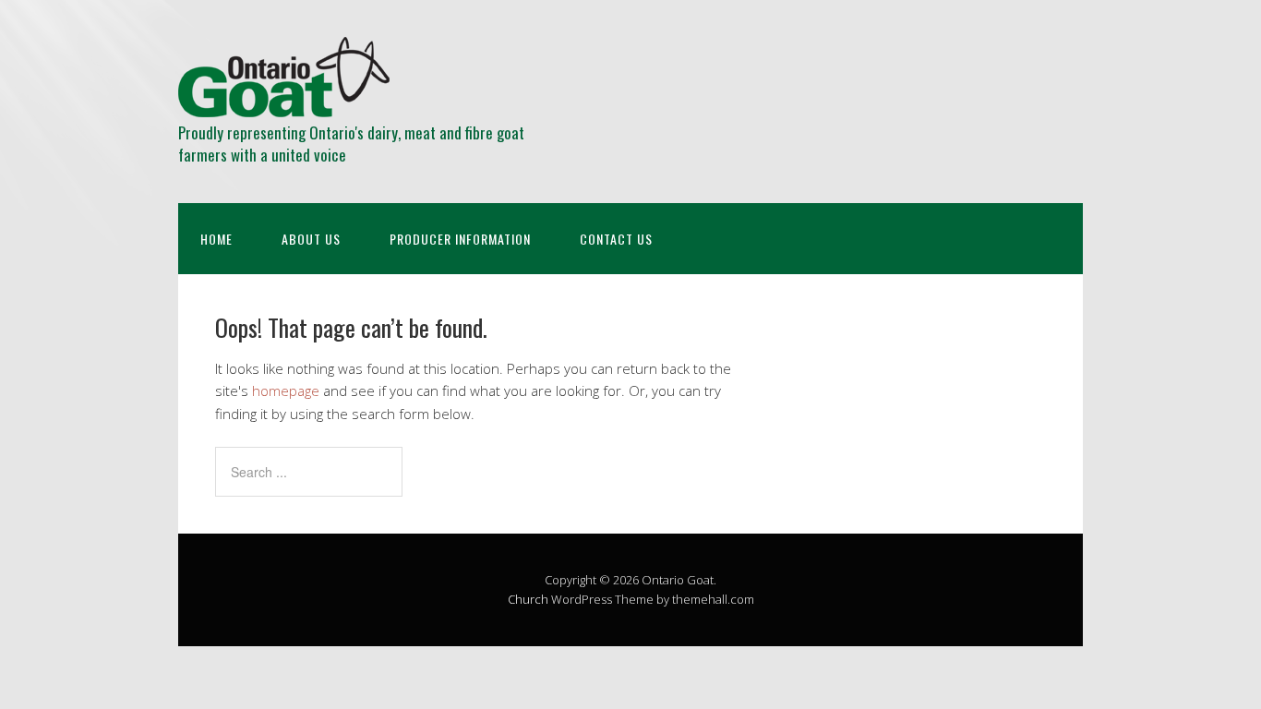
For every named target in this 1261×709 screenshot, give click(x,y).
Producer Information (460, 238)
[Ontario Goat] (284, 101)
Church (528, 599)
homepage (285, 390)
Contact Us (616, 238)
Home (216, 238)
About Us (311, 238)
